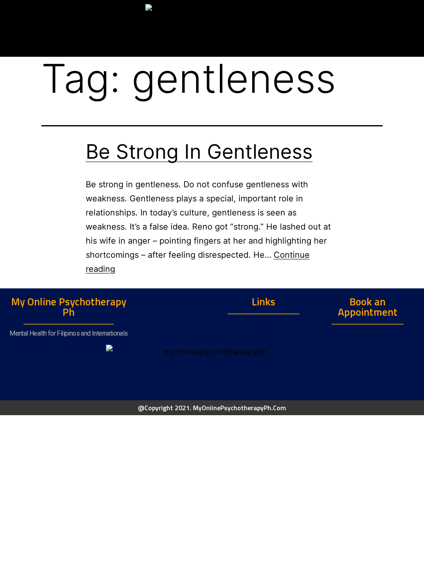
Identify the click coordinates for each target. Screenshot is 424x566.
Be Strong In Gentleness (199, 151)
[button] (264, 323)
